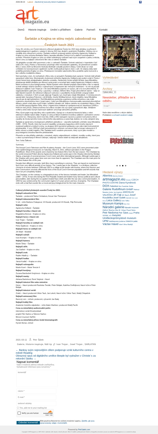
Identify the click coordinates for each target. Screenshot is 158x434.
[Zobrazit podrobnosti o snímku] (121, 53)
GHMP (129, 189)
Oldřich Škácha (108, 210)
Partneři (91, 29)
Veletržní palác (132, 221)
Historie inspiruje (37, 29)
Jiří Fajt (117, 194)
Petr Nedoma (110, 212)
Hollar (111, 192)
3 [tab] (122, 165)
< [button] (106, 53)
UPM (105, 221)
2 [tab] (120, 165)
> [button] (137, 53)
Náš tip (48, 344)
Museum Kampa (113, 203)
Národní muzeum (132, 207)
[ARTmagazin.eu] (32, 15)
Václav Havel (110, 224)
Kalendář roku (130, 198)
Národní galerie (113, 207)
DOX (106, 186)
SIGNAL (106, 215)
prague (131, 213)
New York (127, 204)
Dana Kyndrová (127, 182)
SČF (110, 215)
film (120, 186)
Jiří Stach (125, 195)
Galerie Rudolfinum (114, 189)
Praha (136, 212)
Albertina (107, 175)
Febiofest (114, 186)
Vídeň (121, 224)
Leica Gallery (114, 200)
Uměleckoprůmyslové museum (119, 218)
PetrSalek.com (84, 429)
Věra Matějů (128, 224)
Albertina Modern (118, 176)
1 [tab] (117, 165)
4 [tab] (125, 165)
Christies (128, 180)
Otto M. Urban (120, 210)
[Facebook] (140, 2)
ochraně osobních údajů (122, 115)
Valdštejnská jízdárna (117, 221)
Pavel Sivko (131, 210)
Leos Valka (125, 201)
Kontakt (103, 29)
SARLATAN (90, 344)
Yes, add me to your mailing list (33, 408)
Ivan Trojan (62, 344)
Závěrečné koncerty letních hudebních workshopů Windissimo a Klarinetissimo (51, 3)
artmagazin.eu (114, 179)
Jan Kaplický (118, 192)
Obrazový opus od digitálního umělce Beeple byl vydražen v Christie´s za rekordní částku (56, 357)
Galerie (79, 29)
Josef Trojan (76, 344)
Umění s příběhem (60, 29)
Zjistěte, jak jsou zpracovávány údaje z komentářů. (67, 422)
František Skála (127, 186)
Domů (21, 29)
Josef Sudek (119, 197)
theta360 (116, 215)
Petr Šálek (123, 212)
